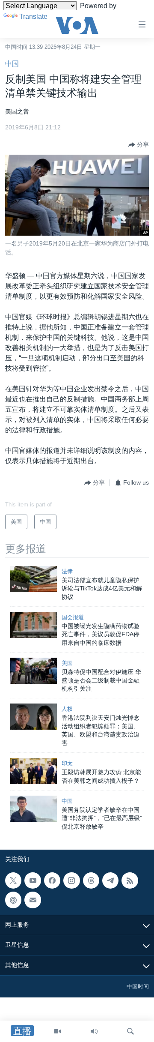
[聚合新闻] (129, 880)
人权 (67, 709)
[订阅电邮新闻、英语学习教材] (32, 900)
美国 (67, 663)
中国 (12, 63)
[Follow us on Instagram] (71, 880)
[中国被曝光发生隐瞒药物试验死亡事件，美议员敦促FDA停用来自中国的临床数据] (33, 625)
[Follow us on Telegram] (110, 880)
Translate (33, 16)
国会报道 (73, 617)
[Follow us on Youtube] (32, 880)
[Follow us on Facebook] (52, 880)
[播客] (13, 900)
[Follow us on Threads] (91, 880)
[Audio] (94, 1031)
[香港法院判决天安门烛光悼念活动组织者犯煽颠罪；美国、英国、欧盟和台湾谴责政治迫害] (33, 717)
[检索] (130, 1031)
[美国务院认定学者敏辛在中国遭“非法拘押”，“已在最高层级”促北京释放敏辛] (33, 809)
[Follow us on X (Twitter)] (13, 880)
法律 (67, 571)
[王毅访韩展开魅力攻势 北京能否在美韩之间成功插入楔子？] (33, 771)
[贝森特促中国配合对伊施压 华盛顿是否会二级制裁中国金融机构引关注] (33, 671)
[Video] (57, 1031)
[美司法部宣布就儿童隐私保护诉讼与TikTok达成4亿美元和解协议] (33, 579)
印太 (67, 763)
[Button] (138, 145)
